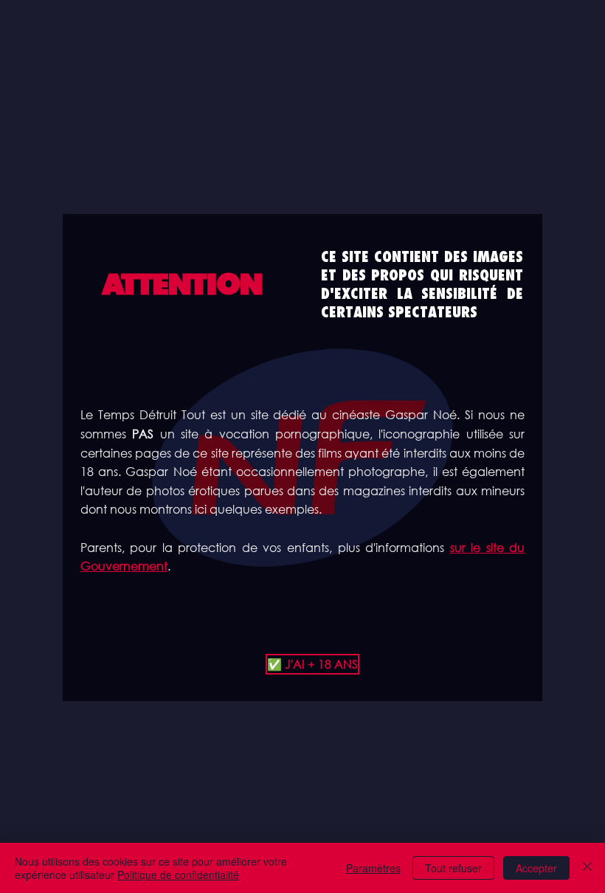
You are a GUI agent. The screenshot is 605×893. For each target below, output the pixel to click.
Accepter (536, 868)
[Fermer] (587, 868)
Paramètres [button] (373, 868)
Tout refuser (453, 868)
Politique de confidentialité (178, 874)
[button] (302, 664)
